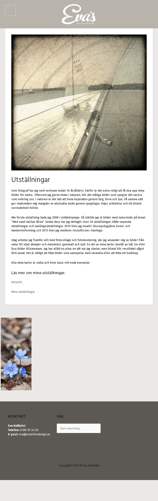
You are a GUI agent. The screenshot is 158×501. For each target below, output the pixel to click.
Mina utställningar (23, 292)
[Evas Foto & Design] (79, 14)
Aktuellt (16, 282)
